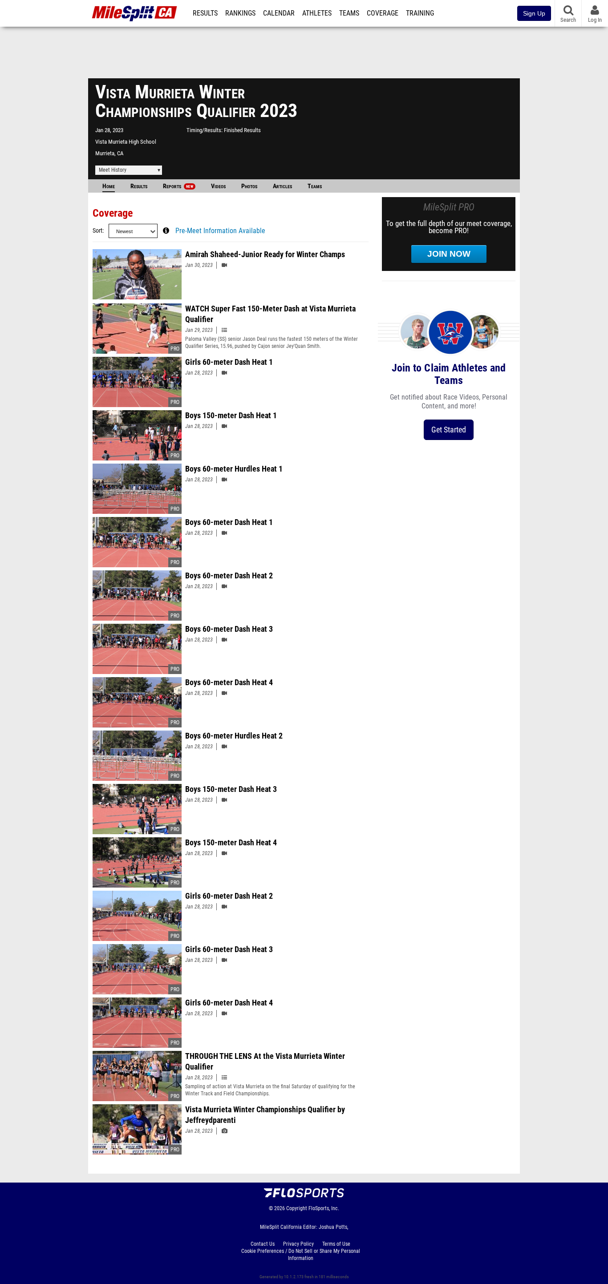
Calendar (279, 13)
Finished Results (242, 130)
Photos (249, 186)
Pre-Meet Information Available (220, 231)
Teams (349, 13)
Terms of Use (336, 1244)
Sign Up (534, 13)
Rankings (240, 13)
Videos (218, 186)
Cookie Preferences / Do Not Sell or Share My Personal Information (300, 1254)
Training (420, 13)
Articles (282, 186)
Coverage (382, 13)
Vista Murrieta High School (125, 141)
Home (108, 186)
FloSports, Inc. (323, 1208)
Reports (178, 186)
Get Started (448, 429)
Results (205, 13)
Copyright (296, 1208)
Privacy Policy (298, 1244)
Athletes (317, 13)
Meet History (112, 170)
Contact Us (263, 1244)
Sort (97, 230)
